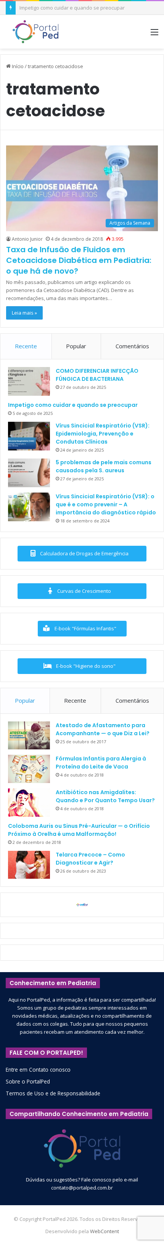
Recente (26, 346)
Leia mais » (24, 312)
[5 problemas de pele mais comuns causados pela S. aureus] (29, 473)
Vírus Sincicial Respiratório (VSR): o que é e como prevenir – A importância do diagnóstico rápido (106, 504)
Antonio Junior (27, 239)
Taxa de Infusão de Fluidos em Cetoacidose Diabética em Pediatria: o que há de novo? (78, 260)
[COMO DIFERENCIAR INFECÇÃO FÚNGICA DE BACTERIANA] (29, 381)
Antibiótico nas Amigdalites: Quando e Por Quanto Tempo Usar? (105, 796)
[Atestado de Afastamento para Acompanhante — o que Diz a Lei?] (29, 735)
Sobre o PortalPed (28, 1081)
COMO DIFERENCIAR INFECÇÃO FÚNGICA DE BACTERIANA (97, 375)
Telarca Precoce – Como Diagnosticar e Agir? (90, 858)
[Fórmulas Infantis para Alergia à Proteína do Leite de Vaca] (29, 769)
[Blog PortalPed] (35, 31)
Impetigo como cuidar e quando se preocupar (73, 405)
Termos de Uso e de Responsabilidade (53, 1093)
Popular (76, 346)
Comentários (132, 346)
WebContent (104, 1231)
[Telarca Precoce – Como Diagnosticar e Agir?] (29, 865)
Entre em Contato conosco (38, 1069)
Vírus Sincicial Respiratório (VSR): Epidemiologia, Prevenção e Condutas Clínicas (103, 433)
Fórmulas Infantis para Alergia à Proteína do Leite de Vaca (101, 762)
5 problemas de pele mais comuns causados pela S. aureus (103, 466)
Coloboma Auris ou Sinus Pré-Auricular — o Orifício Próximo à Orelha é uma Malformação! (79, 830)
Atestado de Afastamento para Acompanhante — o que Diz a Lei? (103, 729)
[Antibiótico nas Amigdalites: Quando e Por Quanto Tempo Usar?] (29, 802)
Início (17, 66)
